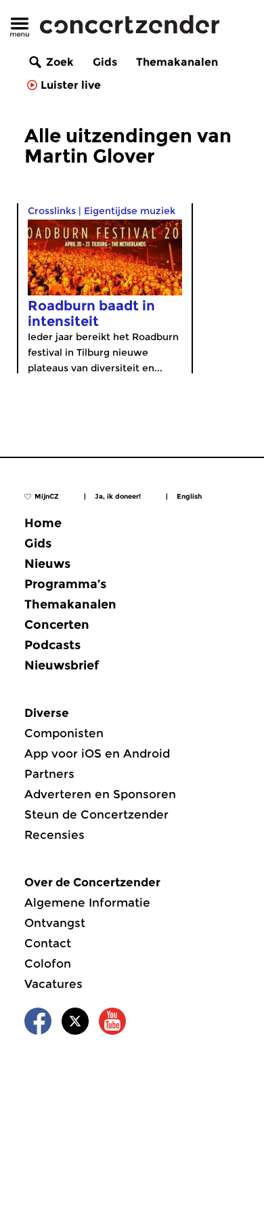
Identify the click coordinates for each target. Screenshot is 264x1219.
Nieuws (47, 563)
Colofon (47, 963)
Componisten (64, 733)
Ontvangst (54, 923)
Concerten (56, 624)
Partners (49, 774)
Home (43, 523)
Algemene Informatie (87, 902)
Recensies (54, 835)
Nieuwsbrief (61, 665)
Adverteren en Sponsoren (100, 794)
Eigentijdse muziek (129, 211)
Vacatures (53, 984)
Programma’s (65, 584)
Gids (105, 62)
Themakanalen (177, 62)
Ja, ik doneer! (118, 496)
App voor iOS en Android (97, 753)
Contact (47, 943)
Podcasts (52, 645)
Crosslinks (52, 211)
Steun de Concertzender (96, 814)
